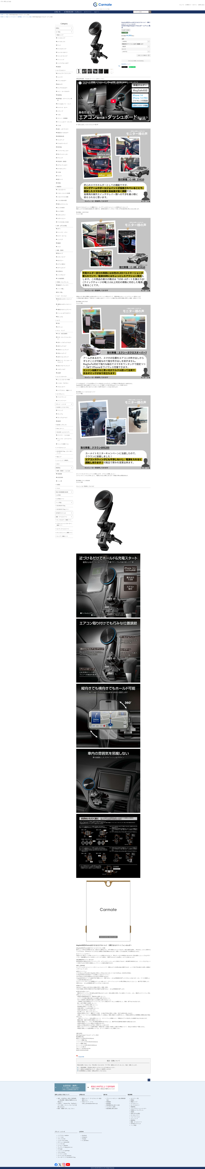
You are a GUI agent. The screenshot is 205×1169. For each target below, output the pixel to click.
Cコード (124, 49)
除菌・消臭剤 (60, 250)
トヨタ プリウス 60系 (62, 196)
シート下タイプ (61, 275)
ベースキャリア (61, 38)
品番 (123, 38)
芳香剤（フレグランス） (63, 282)
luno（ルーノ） (60, 428)
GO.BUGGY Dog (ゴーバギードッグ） (64, 452)
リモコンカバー (61, 386)
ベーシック (60, 410)
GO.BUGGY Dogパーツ (63, 509)
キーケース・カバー (62, 107)
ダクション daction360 (63, 1142)
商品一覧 (58, 11)
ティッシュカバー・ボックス (64, 121)
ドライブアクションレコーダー (138, 1108)
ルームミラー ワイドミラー (64, 73)
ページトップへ (149, 1080)
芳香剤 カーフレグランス (137, 1110)
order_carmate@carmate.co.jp (90, 1103)
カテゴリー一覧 (135, 1098)
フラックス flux (61, 1138)
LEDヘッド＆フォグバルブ (64, 342)
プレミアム (60, 414)
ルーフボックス (61, 41)
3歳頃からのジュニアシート (64, 309)
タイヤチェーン (61, 394)
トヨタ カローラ (61, 189)
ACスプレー (60, 260)
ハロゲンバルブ (61, 369)
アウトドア (60, 157)
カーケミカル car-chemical (64, 1155)
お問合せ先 (82, 1094)
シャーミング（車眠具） (63, 460)
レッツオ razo (61, 1143)
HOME (1, 14)
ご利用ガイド (188, 4)
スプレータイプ (61, 257)
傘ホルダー (60, 84)
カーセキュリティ (61, 168)
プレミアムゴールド (62, 417)
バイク (59, 246)
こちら (72, 1108)
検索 (150, 12)
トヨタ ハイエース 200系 (63, 193)
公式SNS (81, 1131)
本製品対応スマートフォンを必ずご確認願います (133, 44)
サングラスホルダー (62, 87)
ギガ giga (60, 1148)
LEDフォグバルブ (61, 346)
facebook (84, 1135)
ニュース (182, 4)
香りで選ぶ (60, 292)
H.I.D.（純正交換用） (62, 333)
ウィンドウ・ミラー (62, 232)
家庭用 (59, 421)
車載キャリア (60, 35)
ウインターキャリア (62, 56)
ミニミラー (60, 77)
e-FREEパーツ (60, 498)
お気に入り (79, 11)
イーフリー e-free (62, 1154)
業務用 (59, 66)
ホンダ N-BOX (61, 207)
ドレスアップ (60, 139)
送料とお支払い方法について (62, 1094)
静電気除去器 (60, 136)
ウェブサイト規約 (110, 1106)
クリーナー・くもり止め (63, 435)
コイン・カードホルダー (63, 91)
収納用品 (59, 95)
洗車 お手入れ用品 (135, 1113)
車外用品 (59, 147)
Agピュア (59, 456)
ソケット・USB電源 (62, 118)
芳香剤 (59, 183)
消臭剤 (132, 1111)
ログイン (195, 4)
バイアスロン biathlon (63, 1135)
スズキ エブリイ (61, 214)
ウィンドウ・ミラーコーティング (64, 439)
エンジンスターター (62, 376)
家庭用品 (58, 467)
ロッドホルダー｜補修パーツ (64, 519)
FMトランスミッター (62, 154)
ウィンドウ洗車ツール (63, 444)
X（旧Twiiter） (85, 1140)
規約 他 (105, 1094)
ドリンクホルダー (61, 80)
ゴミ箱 (59, 125)
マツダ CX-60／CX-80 (63, 222)
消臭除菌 (59, 473)
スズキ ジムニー (61, 218)
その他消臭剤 (60, 278)
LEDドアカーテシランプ (63, 365)
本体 (58, 323)
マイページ (88, 11)
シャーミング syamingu (64, 1150)
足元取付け (60, 271)
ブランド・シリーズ (61, 404)
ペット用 (59, 481)
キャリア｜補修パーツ (62, 536)
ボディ (59, 228)
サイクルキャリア (61, 48)
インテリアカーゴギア (63, 63)
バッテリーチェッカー (63, 150)
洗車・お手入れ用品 (62, 225)
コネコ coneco (61, 1152)
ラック (59, 45)
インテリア (60, 239)
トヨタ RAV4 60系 (62, 200)
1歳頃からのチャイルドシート (64, 305)
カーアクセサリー (13, 16)
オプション (60, 327)
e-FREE (59, 495)
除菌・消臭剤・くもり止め (63, 470)
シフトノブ (60, 111)
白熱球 (59, 373)
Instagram (84, 1137)
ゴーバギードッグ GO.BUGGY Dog (66, 1157)
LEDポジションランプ (62, 349)
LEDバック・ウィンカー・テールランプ (64, 361)
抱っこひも (60, 316)
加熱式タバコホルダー (63, 132)
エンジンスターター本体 (63, 379)
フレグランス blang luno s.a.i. (65, 1147)
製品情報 (130, 1094)
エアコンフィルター (62, 165)
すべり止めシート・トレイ (64, 104)
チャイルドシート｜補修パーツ (64, 532)
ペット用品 (58, 502)
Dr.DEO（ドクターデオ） (63, 407)
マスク (58, 488)
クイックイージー (61, 400)
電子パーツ (60, 179)
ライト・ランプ (61, 330)
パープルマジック (61, 447)
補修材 (59, 243)
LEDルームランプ (61, 353)
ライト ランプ (134, 1118)
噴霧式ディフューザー (63, 285)
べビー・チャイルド (62, 296)
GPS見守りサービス (61, 513)
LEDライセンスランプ (62, 356)
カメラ (58, 320)
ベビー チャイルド (135, 1117)
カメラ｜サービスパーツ (63, 528)
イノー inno (61, 1137)
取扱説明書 (81, 1056)
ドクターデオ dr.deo (63, 1140)
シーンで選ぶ (60, 288)
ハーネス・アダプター (63, 383)
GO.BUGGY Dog (61, 505)
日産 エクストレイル (62, 204)
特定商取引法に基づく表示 (113, 1105)
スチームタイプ (61, 267)
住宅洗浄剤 (60, 477)
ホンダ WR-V (60, 211)
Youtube (84, 1138)
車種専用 (59, 186)
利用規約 (108, 1101)
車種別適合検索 (69, 11)
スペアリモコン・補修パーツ (64, 390)
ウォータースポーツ (62, 52)
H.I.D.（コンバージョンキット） (64, 338)
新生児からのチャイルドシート (64, 299)
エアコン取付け (61, 264)
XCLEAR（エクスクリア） (63, 432)
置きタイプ (60, 253)
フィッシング (60, 59)
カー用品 (6, 14)
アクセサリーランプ (62, 143)
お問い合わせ (201, 4)
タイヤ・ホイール (61, 236)
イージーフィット (61, 397)
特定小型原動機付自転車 (62, 492)
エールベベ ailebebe (63, 1145)
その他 (59, 172)
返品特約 (108, 1103)
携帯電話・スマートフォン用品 (24, 16)
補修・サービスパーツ (61, 516)
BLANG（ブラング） (62, 424)
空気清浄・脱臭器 (61, 161)
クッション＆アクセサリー (64, 313)
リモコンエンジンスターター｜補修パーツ (64, 524)
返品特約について (125, 64)
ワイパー (59, 175)
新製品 (57, 28)
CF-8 (58, 464)
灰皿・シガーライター (63, 129)
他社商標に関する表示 (112, 1108)
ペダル (59, 114)
